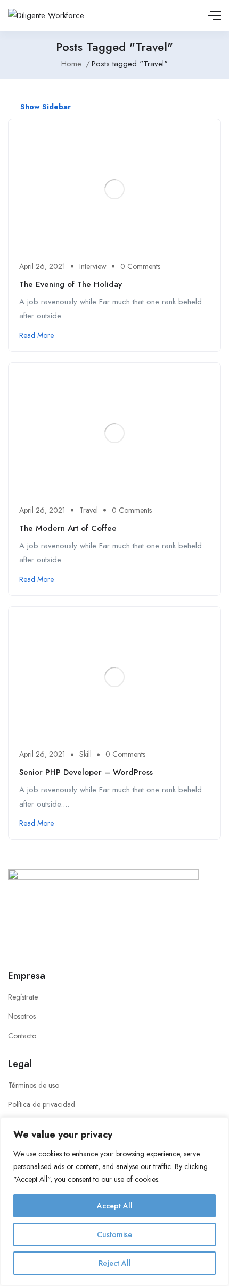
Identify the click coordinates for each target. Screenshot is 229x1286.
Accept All (115, 1205)
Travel (88, 510)
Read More (36, 335)
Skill (85, 754)
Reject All (115, 1263)
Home (71, 64)
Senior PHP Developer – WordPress (86, 772)
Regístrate (23, 997)
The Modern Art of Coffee (68, 528)
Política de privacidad (41, 1104)
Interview (93, 266)
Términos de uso (33, 1085)
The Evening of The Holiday (70, 284)
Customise (114, 1234)
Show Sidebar (44, 106)
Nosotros (22, 1016)
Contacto (22, 1035)
